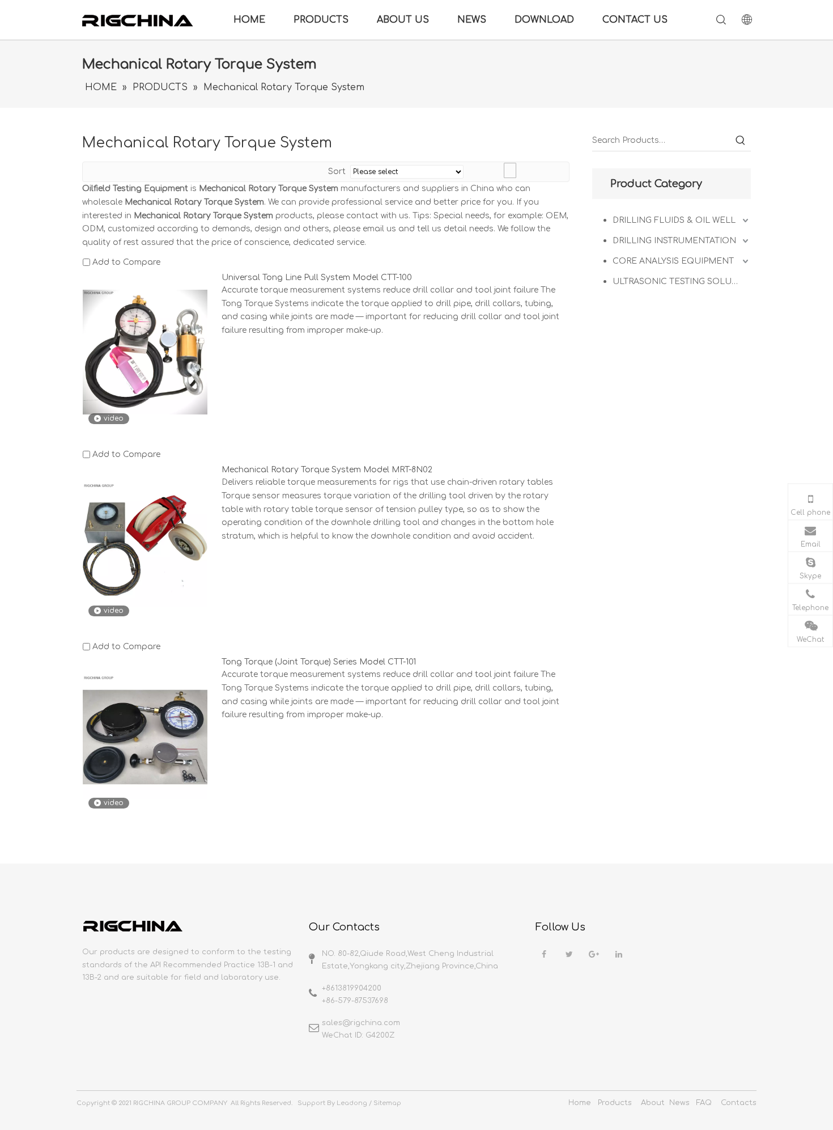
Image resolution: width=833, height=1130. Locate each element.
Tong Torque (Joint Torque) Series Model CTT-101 (319, 662)
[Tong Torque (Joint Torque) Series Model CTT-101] (145, 737)
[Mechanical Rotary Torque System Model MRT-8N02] (145, 544)
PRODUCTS (321, 20)
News (679, 1103)
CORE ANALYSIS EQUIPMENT (673, 261)
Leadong (352, 1103)
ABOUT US (403, 20)
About (653, 1103)
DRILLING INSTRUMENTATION (674, 240)
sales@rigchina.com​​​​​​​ (361, 1023)
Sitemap (387, 1103)
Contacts (738, 1103)
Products (615, 1103)
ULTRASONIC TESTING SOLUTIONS (682, 281)
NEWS (471, 20)
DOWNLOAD (544, 20)
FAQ (704, 1103)
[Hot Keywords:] (740, 140)
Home (579, 1103)
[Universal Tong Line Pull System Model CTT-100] (145, 352)
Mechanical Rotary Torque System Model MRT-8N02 (327, 469)
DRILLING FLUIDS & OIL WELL (674, 220)
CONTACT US (635, 20)
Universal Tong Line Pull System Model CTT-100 (317, 277)
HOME (249, 20)
